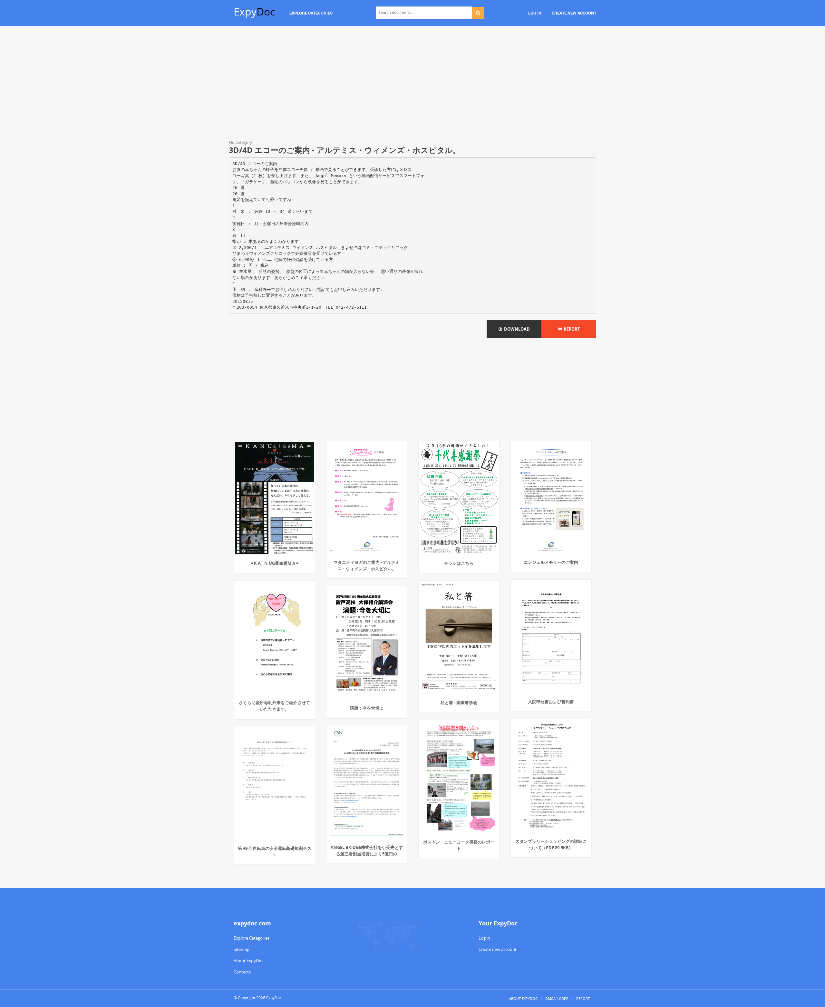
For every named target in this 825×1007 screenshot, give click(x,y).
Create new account (498, 949)
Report (571, 329)
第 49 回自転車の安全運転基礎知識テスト (274, 851)
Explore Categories (251, 938)
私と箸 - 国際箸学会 (459, 702)
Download (516, 329)
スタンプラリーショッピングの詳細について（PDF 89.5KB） (551, 844)
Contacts (242, 972)
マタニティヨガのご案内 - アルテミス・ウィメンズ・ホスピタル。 (367, 565)
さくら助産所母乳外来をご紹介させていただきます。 (274, 706)
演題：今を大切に (366, 708)
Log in (484, 938)
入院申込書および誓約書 (551, 701)
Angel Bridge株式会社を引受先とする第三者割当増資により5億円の (367, 850)
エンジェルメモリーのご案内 (551, 562)
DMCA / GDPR (556, 998)
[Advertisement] (412, 84)
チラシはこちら (458, 563)
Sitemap (241, 949)
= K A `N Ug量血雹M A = (274, 563)
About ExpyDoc (248, 960)
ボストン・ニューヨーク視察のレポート (458, 845)
